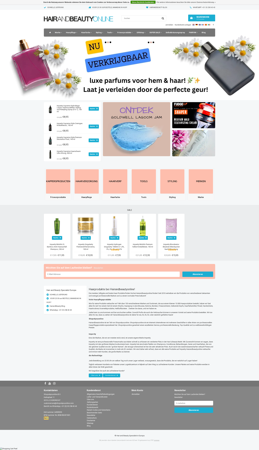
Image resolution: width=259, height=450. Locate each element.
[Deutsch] (197, 24)
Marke (58, 32)
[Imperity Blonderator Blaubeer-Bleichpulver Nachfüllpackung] (171, 226)
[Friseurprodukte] (58, 181)
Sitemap (90, 423)
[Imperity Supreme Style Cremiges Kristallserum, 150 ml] (50, 126)
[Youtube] (49, 383)
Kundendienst (110, 375)
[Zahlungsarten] (46, 418)
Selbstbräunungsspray (175, 32)
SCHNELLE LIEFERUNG (55, 7)
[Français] (203, 24)
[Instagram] (54, 383)
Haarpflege (71, 32)
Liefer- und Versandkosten (97, 397)
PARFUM (193, 32)
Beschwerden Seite (94, 413)
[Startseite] (49, 33)
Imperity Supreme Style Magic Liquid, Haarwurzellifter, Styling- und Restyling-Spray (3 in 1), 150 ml (69, 109)
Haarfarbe (86, 32)
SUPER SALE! (155, 32)
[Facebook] (46, 383)
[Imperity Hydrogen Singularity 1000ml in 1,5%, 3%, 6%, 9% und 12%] (114, 226)
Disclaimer (91, 420)
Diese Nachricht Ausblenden (143, 2)
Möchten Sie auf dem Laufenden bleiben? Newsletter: (189, 395)
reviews (156, 440)
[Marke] (201, 181)
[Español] (206, 24)
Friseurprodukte (124, 32)
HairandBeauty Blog (158, 7)
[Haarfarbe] (115, 181)
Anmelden (136, 394)
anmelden (169, 25)
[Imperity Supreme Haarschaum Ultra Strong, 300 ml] (50, 154)
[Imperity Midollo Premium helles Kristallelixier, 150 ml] (143, 226)
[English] (200, 24)
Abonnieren (198, 274)
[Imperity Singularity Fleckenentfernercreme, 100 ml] (86, 226)
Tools (109, 32)
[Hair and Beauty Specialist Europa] (78, 15)
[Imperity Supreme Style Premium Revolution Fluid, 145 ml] (50, 140)
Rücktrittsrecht (92, 407)
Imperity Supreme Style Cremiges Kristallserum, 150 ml (69, 124)
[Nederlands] (193, 24)
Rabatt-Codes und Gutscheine (98, 410)
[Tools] (144, 181)
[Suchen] (163, 18)
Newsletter (91, 415)
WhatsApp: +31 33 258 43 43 (204, 7)
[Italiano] (209, 24)
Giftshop (140, 32)
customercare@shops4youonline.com (59, 403)
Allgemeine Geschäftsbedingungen (101, 394)
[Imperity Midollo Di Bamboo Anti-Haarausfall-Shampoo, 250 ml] (57, 226)
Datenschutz (92, 418)
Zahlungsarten (92, 402)
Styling (99, 32)
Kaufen (93, 109)
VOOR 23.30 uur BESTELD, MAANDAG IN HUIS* (109, 7)
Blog (204, 32)
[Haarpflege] (87, 181)
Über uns (94, 375)
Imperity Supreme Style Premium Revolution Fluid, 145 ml (69, 138)
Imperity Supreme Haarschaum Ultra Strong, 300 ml (69, 152)
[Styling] (172, 181)
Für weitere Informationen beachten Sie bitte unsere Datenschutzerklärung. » (186, 2)
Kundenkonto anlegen (183, 25)
